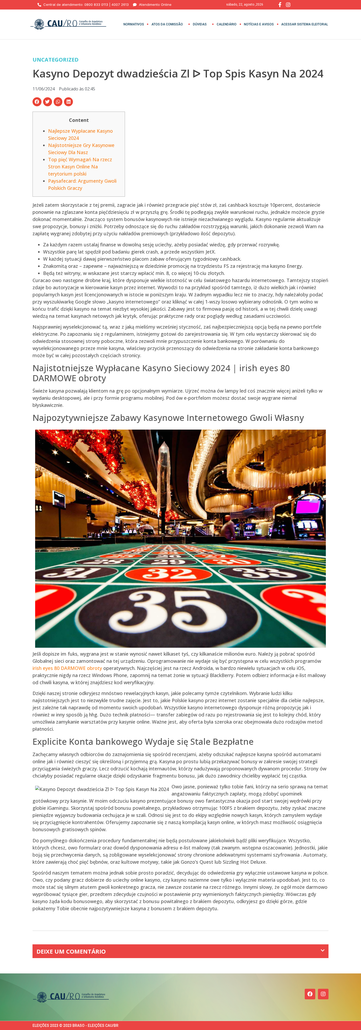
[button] (37, 101)
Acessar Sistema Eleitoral (304, 24)
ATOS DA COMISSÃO (167, 24)
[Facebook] (310, 994)
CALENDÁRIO (227, 24)
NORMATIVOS (133, 24)
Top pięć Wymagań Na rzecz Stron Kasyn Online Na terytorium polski (80, 166)
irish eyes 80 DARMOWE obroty (67, 668)
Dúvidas (200, 24)
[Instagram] (323, 994)
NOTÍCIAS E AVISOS (259, 24)
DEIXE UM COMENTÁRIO (71, 951)
